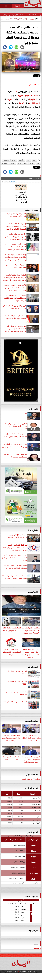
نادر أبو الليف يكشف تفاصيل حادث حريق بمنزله (16, 266)
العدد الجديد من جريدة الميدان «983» (14, 701)
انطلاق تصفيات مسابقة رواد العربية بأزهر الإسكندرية (16, 214)
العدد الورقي (32, 666)
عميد (14, 91)
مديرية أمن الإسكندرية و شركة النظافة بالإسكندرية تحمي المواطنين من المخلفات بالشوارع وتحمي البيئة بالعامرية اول (15, 329)
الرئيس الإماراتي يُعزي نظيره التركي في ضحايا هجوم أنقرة (14, 306)
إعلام (36, 95)
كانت (31, 103)
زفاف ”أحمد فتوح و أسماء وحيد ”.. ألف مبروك (11, 757)
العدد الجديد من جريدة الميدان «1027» (17, 672)
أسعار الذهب (32, 832)
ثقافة (32, 19)
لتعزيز (12, 163)
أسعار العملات (31, 788)
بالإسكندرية (6, 160)
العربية (20, 95)
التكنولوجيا (34, 99)
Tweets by (37, 947)
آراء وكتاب (33, 409)
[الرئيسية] (18, 6)
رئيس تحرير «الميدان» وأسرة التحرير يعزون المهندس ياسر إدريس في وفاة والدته (31, 759)
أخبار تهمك (33, 591)
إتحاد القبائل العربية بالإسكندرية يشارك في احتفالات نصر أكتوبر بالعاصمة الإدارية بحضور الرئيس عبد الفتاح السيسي (15, 257)
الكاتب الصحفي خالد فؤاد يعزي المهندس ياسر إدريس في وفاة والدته (11, 738)
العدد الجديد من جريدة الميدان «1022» (17, 682)
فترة (10, 99)
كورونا (37, 103)
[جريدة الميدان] (21, 371)
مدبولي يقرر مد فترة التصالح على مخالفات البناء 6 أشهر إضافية (15, 317)
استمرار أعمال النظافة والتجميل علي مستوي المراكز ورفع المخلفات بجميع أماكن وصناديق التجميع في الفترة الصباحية (14, 277)
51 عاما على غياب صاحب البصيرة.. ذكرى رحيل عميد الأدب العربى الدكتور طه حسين (15, 236)
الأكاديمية (28, 95)
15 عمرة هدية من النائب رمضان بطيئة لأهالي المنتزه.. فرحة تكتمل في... (31, 738)
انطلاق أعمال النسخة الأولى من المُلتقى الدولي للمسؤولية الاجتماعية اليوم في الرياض (15, 247)
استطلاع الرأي (32, 774)
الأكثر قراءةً (33, 530)
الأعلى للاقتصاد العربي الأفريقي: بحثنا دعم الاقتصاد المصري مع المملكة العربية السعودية (15, 288)
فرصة (21, 103)
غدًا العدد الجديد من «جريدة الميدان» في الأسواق (15, 692)
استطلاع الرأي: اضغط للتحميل (31, 778)
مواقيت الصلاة (31, 896)
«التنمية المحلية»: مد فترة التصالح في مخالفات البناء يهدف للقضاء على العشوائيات (14, 298)
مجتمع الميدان (31, 720)
